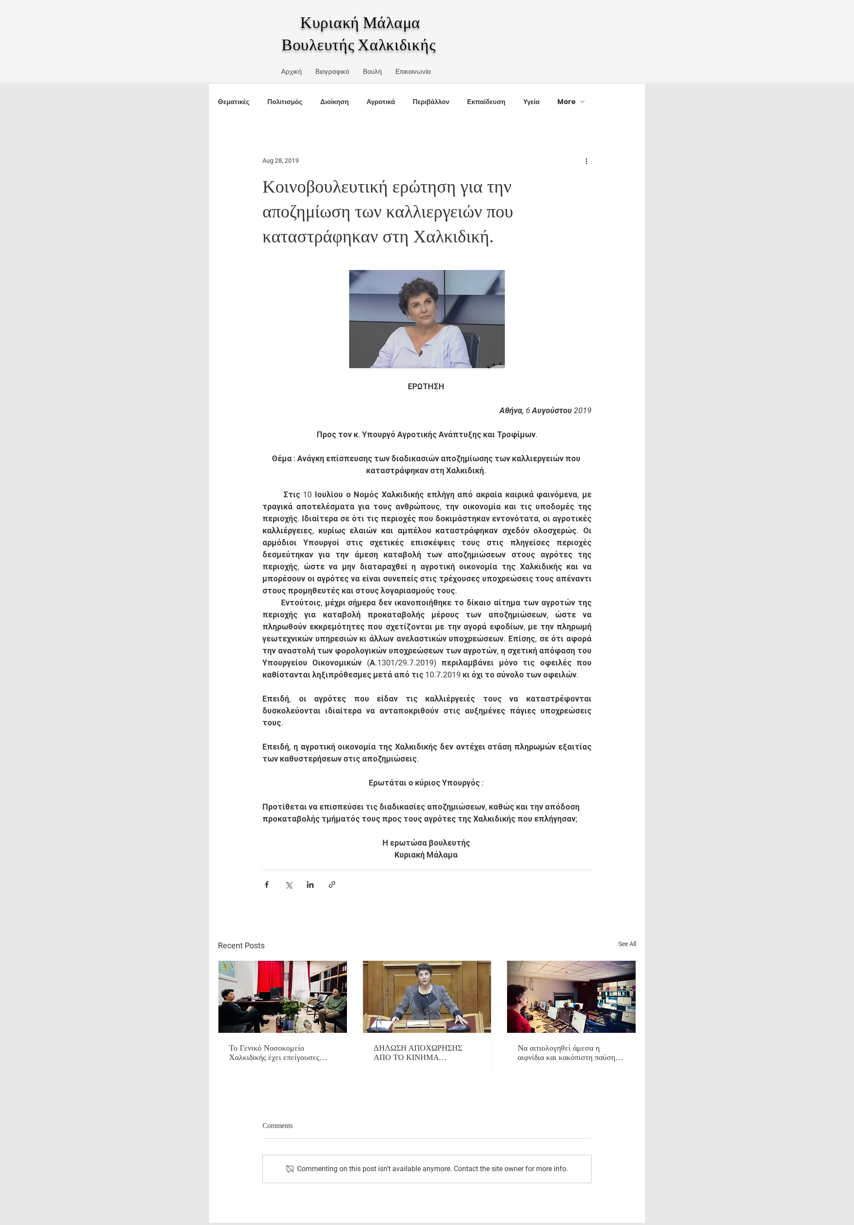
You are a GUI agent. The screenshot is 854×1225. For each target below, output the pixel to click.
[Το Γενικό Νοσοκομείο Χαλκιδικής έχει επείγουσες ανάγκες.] (282, 997)
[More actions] (586, 161)
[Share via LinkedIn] (310, 884)
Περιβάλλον (431, 101)
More (566, 101)
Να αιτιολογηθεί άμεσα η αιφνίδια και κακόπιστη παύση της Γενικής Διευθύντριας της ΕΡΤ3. (566, 1053)
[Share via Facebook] (266, 884)
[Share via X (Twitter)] (288, 884)
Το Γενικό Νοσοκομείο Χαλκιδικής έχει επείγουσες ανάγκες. (274, 1053)
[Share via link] (332, 884)
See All (627, 943)
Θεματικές (234, 101)
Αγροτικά (381, 101)
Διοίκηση (334, 101)
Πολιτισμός (284, 101)
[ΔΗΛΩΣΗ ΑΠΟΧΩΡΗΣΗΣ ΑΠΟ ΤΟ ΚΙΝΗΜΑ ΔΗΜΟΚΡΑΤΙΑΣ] (427, 997)
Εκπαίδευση (486, 101)
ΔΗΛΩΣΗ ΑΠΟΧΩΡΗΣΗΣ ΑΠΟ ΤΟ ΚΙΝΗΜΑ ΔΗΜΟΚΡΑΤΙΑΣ (418, 1053)
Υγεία (531, 101)
